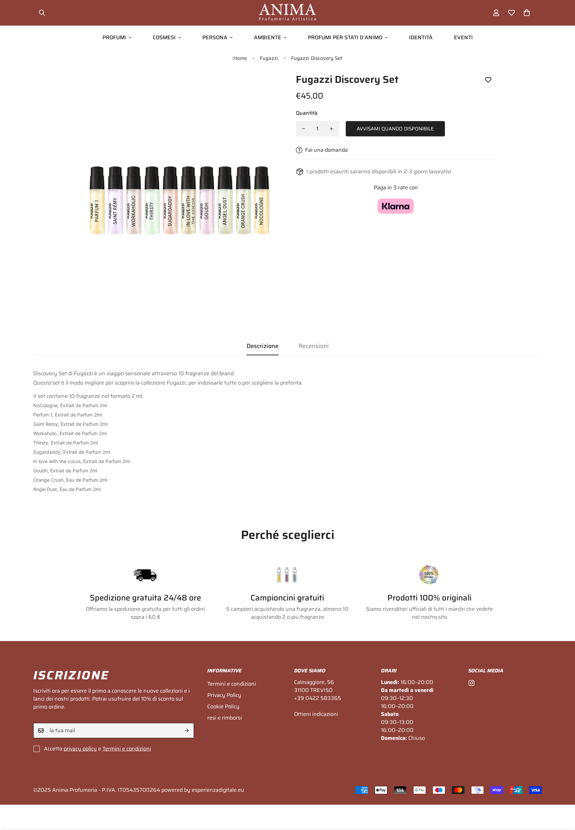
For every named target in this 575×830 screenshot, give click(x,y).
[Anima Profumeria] (287, 13)
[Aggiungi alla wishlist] (487, 80)
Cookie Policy (223, 706)
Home (240, 58)
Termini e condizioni (126, 749)
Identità (421, 37)
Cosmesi (164, 37)
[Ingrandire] (265, 86)
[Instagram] (471, 683)
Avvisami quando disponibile (395, 129)
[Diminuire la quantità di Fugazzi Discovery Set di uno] (303, 128)
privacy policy (80, 749)
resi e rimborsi (224, 718)
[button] (526, 12)
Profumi (114, 37)
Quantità (306, 113)
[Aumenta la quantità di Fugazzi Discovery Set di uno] (331, 128)
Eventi (463, 37)
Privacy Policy (224, 695)
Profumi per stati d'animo (345, 37)
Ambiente (267, 37)
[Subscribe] (186, 730)
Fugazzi (269, 58)
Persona (214, 37)
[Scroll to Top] (562, 793)
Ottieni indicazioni (316, 714)
